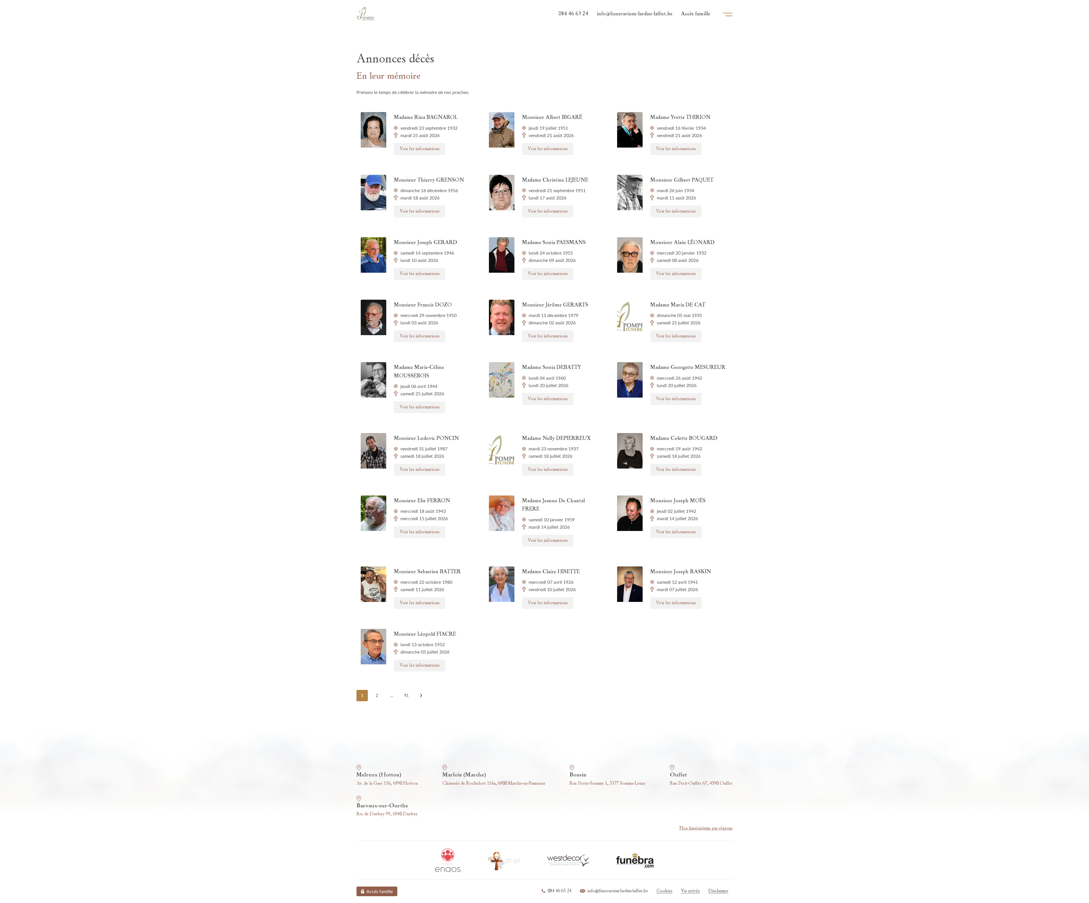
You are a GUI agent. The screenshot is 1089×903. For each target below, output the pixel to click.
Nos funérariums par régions (706, 828)
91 (406, 695)
